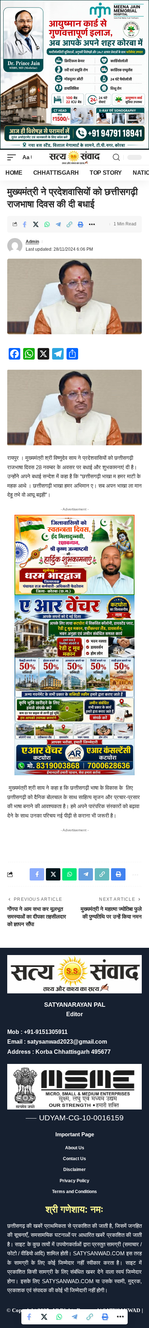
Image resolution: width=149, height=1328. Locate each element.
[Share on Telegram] (58, 224)
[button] (13, 157)
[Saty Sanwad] (74, 157)
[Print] (81, 224)
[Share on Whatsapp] (47, 224)
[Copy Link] (69, 224)
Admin (32, 241)
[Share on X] (36, 224)
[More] (92, 224)
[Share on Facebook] (25, 224)
